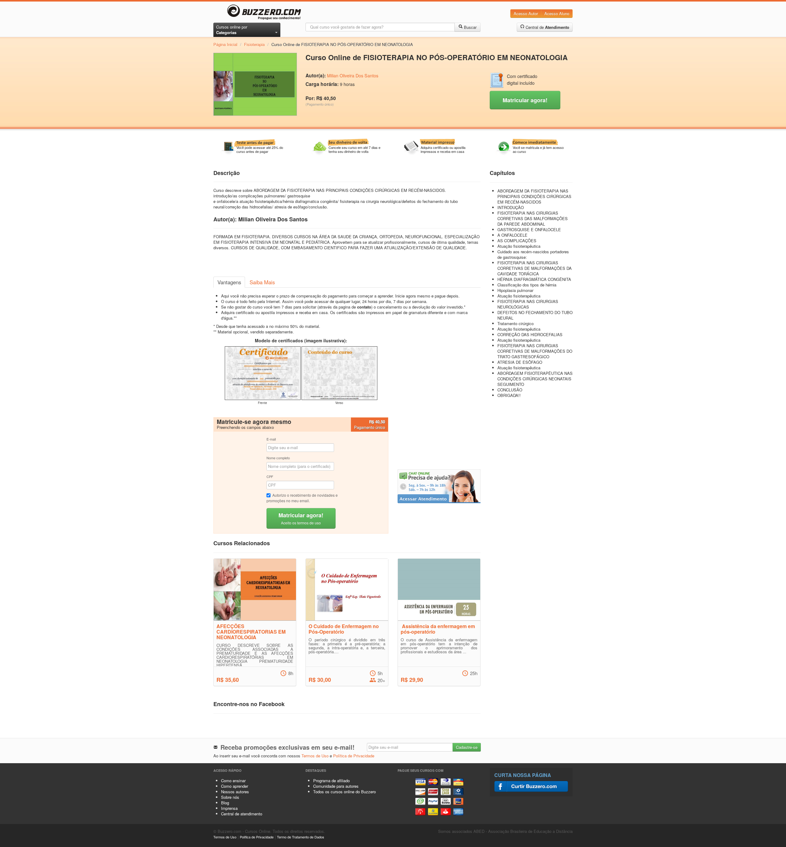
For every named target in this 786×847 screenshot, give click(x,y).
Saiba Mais (262, 282)
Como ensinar (233, 780)
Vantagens (229, 282)
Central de (546, 27)
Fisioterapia (254, 44)
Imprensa (229, 808)
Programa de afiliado (331, 780)
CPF (270, 476)
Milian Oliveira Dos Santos (352, 75)
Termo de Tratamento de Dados (300, 836)
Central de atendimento (241, 814)
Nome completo (278, 457)
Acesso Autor (526, 13)
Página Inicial (225, 44)
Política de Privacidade (353, 756)
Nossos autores (235, 792)
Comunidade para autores (336, 786)
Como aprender (234, 786)
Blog (225, 803)
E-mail (271, 439)
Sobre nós (230, 797)
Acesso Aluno (556, 13)
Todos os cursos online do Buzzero (344, 792)
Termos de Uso (315, 756)
